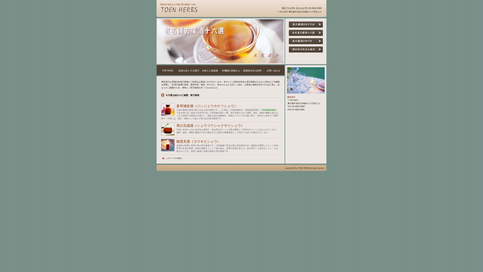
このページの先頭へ (174, 158)
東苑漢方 (205, 10)
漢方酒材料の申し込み (306, 49)
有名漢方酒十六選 (306, 33)
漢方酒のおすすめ (306, 24)
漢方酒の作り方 (306, 41)
